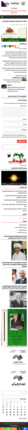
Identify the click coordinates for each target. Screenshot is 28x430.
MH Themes (14, 425)
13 (17, 409)
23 (7, 412)
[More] (15, 46)
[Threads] (10, 46)
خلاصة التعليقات (22, 230)
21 (14, 412)
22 (10, 412)
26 (21, 415)
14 (14, 409)
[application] (14, 178)
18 (25, 412)
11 (24, 409)
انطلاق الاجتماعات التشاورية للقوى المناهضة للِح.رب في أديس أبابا (15, 201)
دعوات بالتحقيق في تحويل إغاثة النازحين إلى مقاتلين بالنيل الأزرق (16, 196)
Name (25, 119)
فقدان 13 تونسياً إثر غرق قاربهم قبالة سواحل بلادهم (15, 209)
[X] (5, 46)
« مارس (25, 418)
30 (7, 415)
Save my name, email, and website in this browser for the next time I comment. (14, 136)
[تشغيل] (25, 184)
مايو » (20, 418)
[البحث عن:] (14, 147)
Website (24, 130)
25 (25, 415)
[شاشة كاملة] (3, 184)
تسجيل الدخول (23, 225)
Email (25, 124)
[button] (2, 17)
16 (6, 409)
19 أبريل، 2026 (21, 24)
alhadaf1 (13, 24)
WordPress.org (22, 232)
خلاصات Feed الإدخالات (21, 227)
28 (14, 415)
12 (21, 409)
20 (17, 412)
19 (21, 412)
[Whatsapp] (8, 46)
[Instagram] (13, 46)
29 (10, 415)
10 (3, 407)
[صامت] (5, 184)
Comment (23, 106)
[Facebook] (2, 46)
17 (3, 409)
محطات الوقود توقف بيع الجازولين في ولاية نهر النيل (14, 205)
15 (10, 409)
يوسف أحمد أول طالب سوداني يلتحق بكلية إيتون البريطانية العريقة (14, 192)
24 (3, 412)
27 (17, 415)
